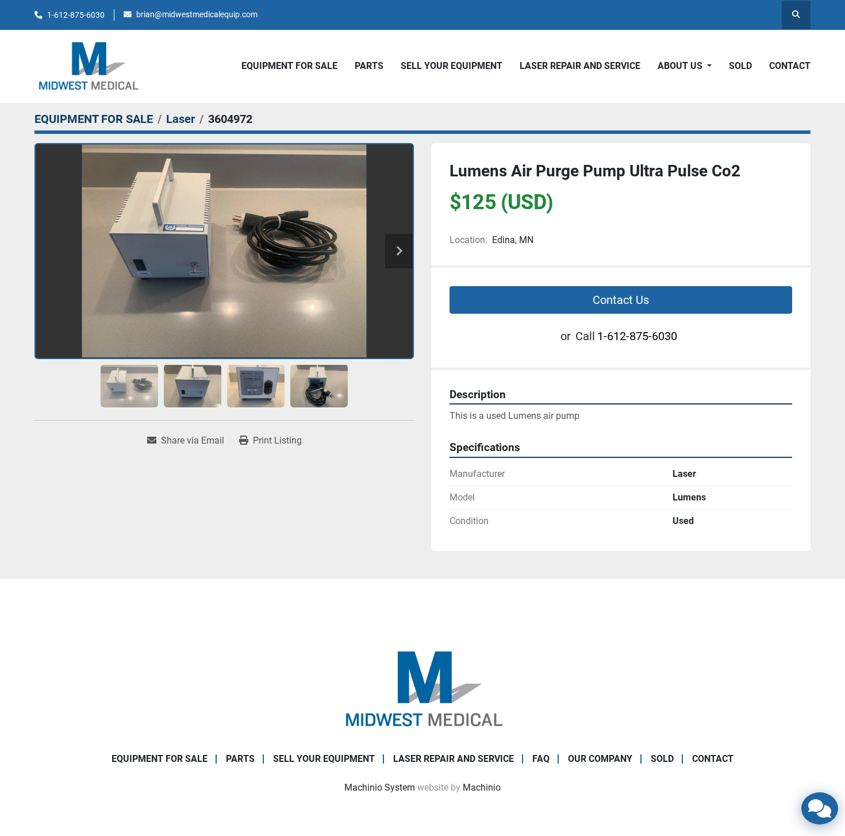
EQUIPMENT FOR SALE (289, 65)
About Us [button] (681, 65)
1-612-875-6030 (76, 15)
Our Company (600, 758)
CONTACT (790, 65)
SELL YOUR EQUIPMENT (451, 65)
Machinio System (379, 787)
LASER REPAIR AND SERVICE (580, 65)
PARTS (369, 65)
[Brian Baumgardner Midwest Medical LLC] (422, 688)
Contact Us (621, 300)
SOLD (740, 65)
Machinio (482, 787)
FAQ (541, 758)
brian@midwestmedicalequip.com (197, 14)
